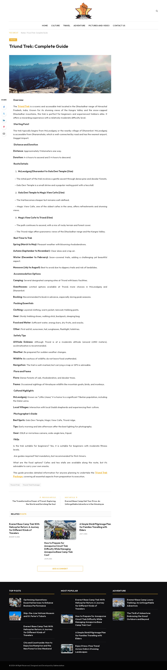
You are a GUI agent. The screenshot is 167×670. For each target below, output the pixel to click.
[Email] (4, 133)
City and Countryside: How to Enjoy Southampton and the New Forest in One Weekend (37, 645)
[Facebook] (4, 107)
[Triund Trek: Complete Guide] (60, 92)
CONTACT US (119, 25)
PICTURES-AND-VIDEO (99, 25)
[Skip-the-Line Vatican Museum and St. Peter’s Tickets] (15, 615)
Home (23, 33)
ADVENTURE (79, 25)
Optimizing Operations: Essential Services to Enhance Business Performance (38, 602)
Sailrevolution (58, 665)
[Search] (156, 11)
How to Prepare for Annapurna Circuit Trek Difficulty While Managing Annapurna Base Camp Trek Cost (58, 549)
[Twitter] (4, 113)
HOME (45, 25)
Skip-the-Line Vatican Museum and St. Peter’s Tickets (38, 614)
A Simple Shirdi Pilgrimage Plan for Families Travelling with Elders (95, 527)
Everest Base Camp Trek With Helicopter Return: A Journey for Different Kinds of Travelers (24, 528)
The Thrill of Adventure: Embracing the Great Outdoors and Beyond (139, 616)
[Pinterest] (4, 126)
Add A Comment (60, 569)
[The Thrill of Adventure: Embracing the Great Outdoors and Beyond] (119, 615)
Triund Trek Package (31, 485)
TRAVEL (66, 25)
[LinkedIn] (4, 120)
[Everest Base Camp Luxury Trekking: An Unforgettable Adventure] (119, 602)
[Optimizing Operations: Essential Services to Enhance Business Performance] (15, 602)
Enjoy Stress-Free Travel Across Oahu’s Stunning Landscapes (87, 649)
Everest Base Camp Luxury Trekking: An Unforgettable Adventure (140, 602)
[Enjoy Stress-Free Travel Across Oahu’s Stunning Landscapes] (67, 648)
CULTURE (55, 25)
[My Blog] (83, 11)
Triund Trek (15, 485)
